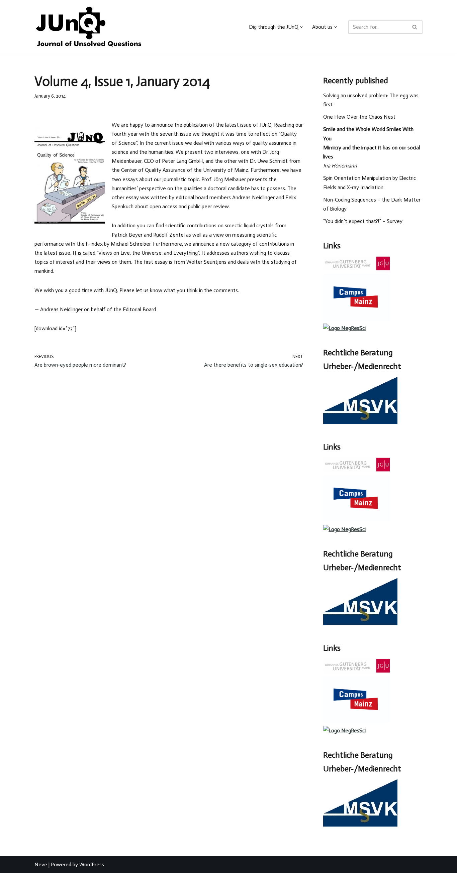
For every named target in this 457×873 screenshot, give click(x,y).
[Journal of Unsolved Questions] (88, 27)
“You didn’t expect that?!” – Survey (362, 221)
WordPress (91, 864)
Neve (40, 864)
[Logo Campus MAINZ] (356, 319)
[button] (301, 27)
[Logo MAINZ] (356, 269)
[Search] (415, 27)
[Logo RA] (360, 422)
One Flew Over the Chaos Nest (359, 117)
